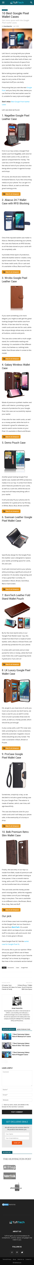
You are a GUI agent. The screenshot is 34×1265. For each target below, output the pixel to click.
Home (3, 7)
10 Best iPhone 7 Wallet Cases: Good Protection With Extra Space (24, 987)
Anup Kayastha (8, 26)
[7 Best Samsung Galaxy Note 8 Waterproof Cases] (6, 1036)
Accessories (4, 10)
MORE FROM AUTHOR (23, 1029)
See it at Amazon (12, 194)
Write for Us (21, 1259)
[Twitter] (22, 1252)
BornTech (16, 927)
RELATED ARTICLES (9, 1029)
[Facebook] (12, 1252)
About (14, 1259)
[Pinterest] (17, 1252)
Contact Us (28, 1259)
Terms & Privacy (7, 1259)
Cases (17, 967)
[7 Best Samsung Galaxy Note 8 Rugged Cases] (6, 1054)
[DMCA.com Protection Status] (9, 1205)
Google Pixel (24, 967)
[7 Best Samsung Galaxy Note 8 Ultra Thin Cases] (6, 1045)
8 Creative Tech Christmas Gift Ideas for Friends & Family (9, 987)
